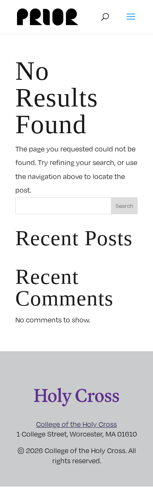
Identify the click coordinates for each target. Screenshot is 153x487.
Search (124, 206)
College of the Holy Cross (76, 424)
